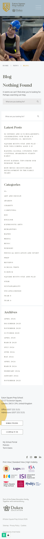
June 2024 (9, 352)
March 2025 (10, 342)
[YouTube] (35, 457)
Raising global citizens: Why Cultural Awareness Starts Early (21, 153)
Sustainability (12, 286)
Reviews (8, 262)
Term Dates (7, 448)
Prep (6, 258)
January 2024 (11, 376)
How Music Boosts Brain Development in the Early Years (19, 170)
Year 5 (7, 296)
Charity (8, 205)
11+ (5, 191)
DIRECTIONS (12, 423)
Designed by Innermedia (11, 532)
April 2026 (10, 319)
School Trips (11, 267)
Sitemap (6, 525)
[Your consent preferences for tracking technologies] (8, 535)
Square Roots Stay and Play (20, 277)
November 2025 (12, 328)
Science (8, 272)
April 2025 (10, 338)
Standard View (19, 462)
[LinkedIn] (40, 457)
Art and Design (12, 196)
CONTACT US (12, 432)
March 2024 (10, 366)
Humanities (10, 229)
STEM (7, 281)
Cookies (23, 525)
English (8, 220)
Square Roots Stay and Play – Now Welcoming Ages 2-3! (21, 145)
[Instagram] (31, 457)
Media (7, 239)
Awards (8, 201)
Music (7, 243)
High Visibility (32, 462)
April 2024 (10, 361)
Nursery (8, 248)
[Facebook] (27, 457)
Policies (6, 445)
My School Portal (10, 442)
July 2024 (9, 347)
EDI (6, 215)
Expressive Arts (13, 224)
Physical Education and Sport (21, 253)
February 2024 (12, 371)
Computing (10, 210)
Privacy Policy (15, 525)
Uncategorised (13, 291)
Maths (7, 234)
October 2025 (12, 333)
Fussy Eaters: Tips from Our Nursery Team (20, 162)
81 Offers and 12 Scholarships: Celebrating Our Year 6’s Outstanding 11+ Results (22, 136)
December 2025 (12, 323)
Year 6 (7, 300)
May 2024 (9, 357)
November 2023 (12, 380)
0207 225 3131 (13, 409)
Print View (7, 462)
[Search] (37, 101)
